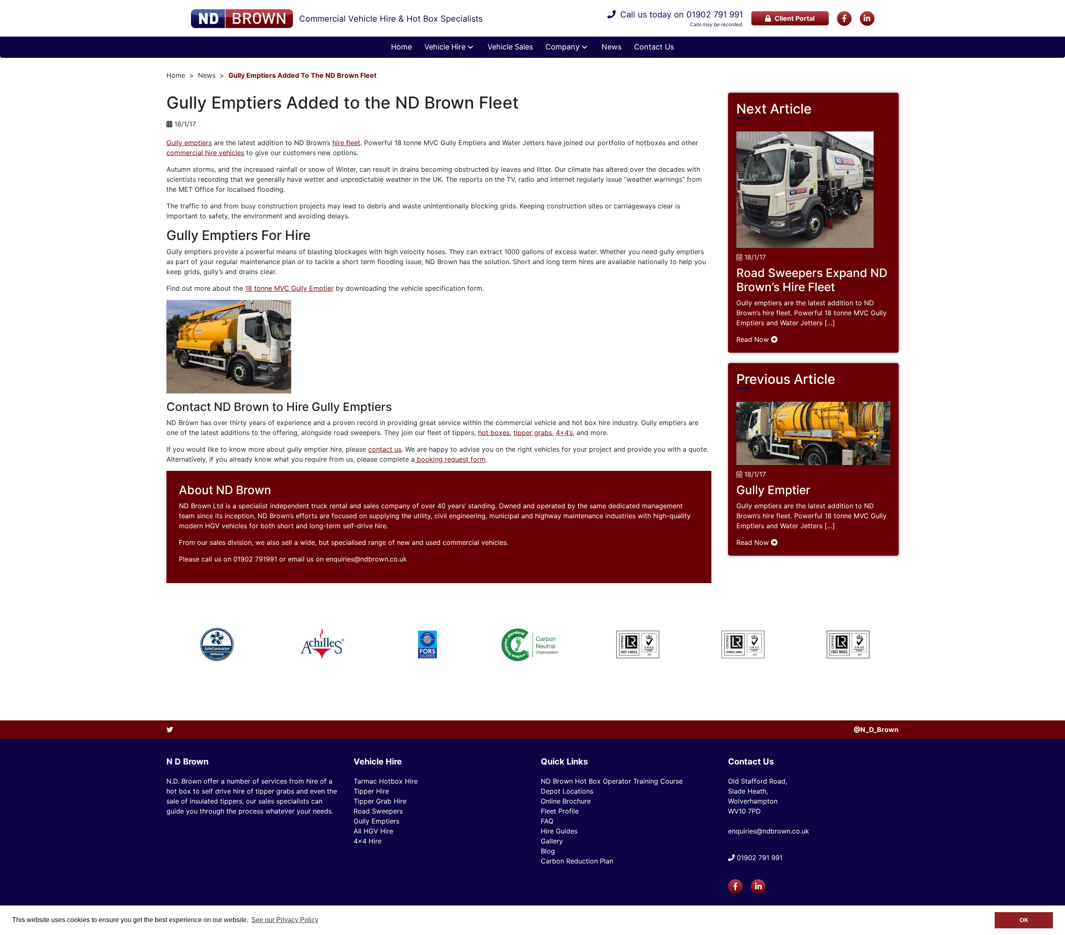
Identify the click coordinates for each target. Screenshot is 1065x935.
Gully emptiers (189, 143)
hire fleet (346, 143)
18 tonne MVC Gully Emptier (289, 288)
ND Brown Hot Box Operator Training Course (612, 781)
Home (401, 47)
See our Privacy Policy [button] (284, 919)
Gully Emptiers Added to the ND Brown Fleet (302, 75)
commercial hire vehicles (205, 152)
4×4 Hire (367, 841)
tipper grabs (532, 432)
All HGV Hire (373, 831)
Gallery (552, 841)
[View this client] (217, 644)
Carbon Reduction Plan (577, 861)
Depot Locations (567, 791)
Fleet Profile (560, 811)
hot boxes (494, 432)
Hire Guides (559, 831)
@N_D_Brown (876, 729)
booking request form (450, 459)
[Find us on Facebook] (844, 18)
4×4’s (564, 432)
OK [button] (1024, 920)
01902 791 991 (714, 15)
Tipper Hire (371, 791)
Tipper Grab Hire (380, 801)
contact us (384, 449)
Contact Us (654, 47)
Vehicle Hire (445, 47)
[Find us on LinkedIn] (867, 18)
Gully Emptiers (376, 821)
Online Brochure (566, 801)
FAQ (547, 821)
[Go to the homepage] (242, 18)
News (612, 47)
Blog (548, 851)
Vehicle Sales (510, 47)
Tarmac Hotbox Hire (386, 781)
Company (562, 47)
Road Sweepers (378, 811)
